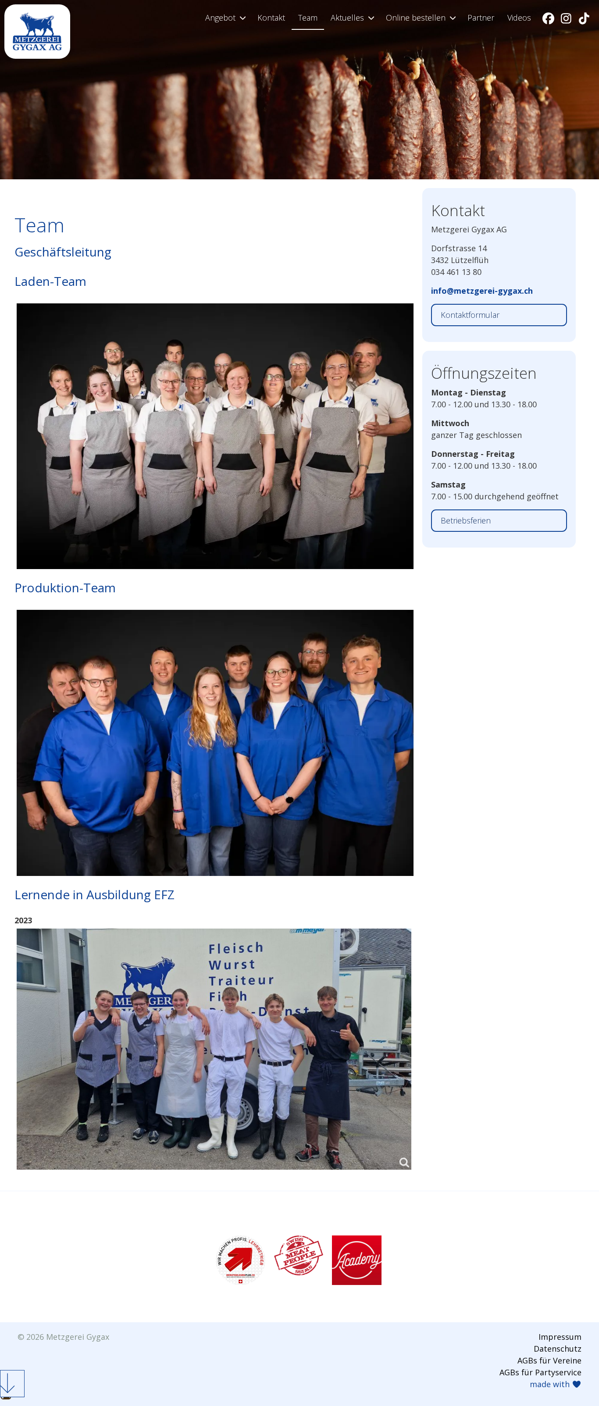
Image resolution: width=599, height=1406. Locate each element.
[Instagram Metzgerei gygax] (566, 18)
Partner (480, 17)
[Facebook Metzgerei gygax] (548, 18)
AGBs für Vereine (549, 1360)
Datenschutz (557, 1348)
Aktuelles (347, 17)
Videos (519, 17)
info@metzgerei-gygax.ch (482, 290)
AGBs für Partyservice (540, 1372)
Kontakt (271, 17)
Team (307, 17)
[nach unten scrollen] (12, 1383)
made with (551, 1384)
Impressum (559, 1336)
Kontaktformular (470, 315)
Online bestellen (416, 17)
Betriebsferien (466, 520)
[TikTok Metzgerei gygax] (584, 18)
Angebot (220, 17)
